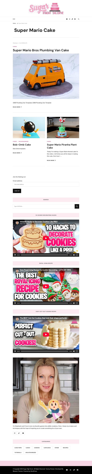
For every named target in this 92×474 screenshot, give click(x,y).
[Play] (15, 255)
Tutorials (18, 452)
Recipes (65, 447)
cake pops (18, 447)
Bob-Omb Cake (22, 144)
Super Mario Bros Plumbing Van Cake (41, 50)
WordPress (34, 471)
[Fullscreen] (77, 255)
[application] (46, 238)
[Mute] (74, 255)
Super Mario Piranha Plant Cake (62, 146)
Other (57, 447)
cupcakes (47, 447)
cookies (37, 447)
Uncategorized (23, 141)
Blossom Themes (18, 471)
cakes (15, 46)
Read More (16, 107)
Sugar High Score (28, 469)
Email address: (17, 181)
